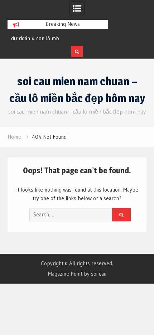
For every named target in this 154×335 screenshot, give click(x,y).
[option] (58, 38)
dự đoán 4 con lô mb (35, 38)
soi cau (98, 273)
